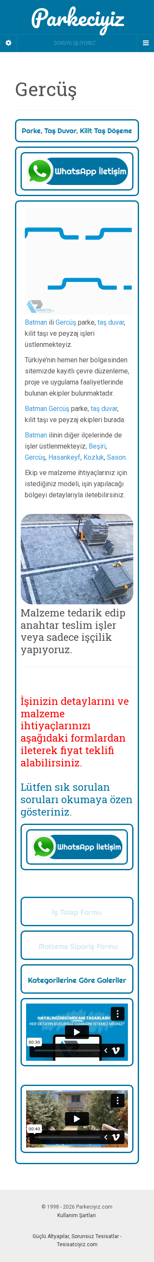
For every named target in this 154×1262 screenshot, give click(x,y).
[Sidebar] (8, 43)
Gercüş (66, 322)
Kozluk (93, 457)
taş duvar (111, 322)
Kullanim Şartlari (76, 1215)
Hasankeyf (64, 457)
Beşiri (97, 446)
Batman (36, 322)
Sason (116, 457)
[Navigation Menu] (145, 43)
